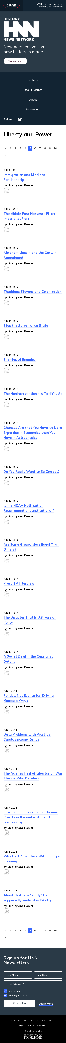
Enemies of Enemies (20, 359)
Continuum (15, 991)
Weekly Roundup (19, 995)
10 (55, 148)
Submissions (33, 109)
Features (33, 80)
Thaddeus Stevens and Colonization (33, 291)
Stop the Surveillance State (26, 325)
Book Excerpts (33, 90)
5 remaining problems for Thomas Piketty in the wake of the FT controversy (31, 817)
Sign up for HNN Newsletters (33, 1025)
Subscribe (15, 61)
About (33, 99)
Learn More (46, 1003)
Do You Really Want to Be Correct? (31, 471)
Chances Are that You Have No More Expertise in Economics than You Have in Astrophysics (33, 432)
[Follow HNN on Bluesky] (20, 119)
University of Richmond (50, 6)
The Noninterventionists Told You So (33, 394)
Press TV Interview (19, 583)
